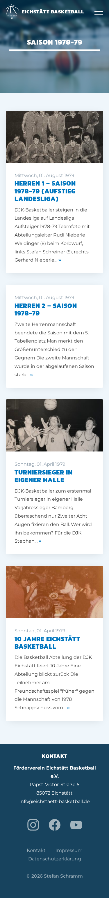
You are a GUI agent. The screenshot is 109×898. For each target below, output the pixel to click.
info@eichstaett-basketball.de (54, 801)
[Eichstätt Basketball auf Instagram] (33, 825)
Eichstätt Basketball (53, 11)
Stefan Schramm (63, 876)
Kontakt (36, 850)
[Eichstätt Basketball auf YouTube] (76, 825)
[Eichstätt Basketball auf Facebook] (54, 825)
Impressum (69, 850)
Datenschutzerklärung (54, 859)
